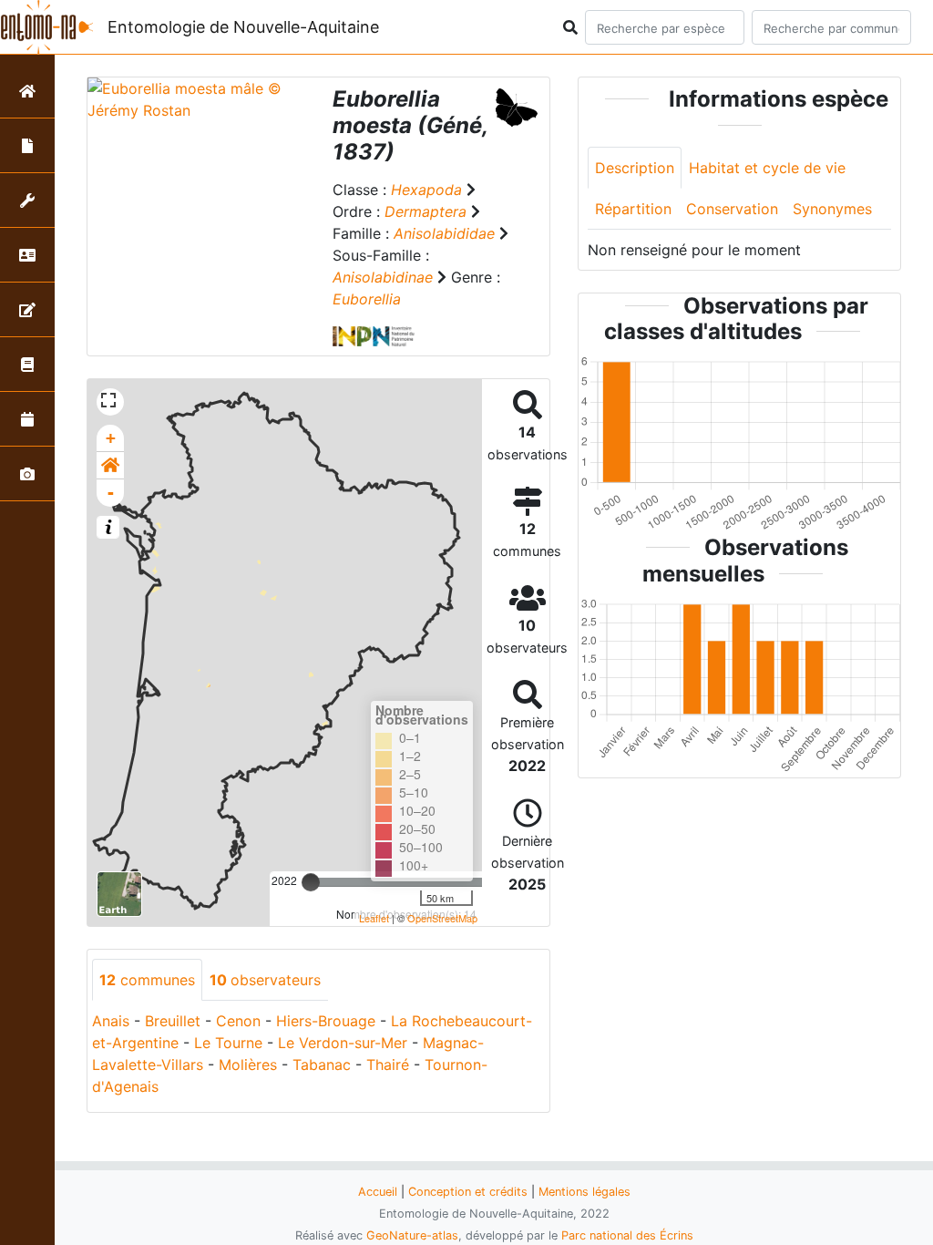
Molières (248, 1064)
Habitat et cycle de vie (767, 168)
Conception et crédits (468, 1192)
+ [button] (111, 438)
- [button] (111, 492)
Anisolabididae (444, 233)
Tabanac (321, 1064)
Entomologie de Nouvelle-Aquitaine (243, 26)
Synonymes (832, 209)
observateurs (265, 980)
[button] (110, 465)
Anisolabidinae (383, 277)
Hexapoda (426, 189)
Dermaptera (425, 211)
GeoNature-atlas (412, 1235)
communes (147, 980)
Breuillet (172, 1021)
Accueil (377, 1192)
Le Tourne (228, 1043)
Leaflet (374, 918)
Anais (110, 1021)
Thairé (387, 1064)
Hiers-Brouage (325, 1021)
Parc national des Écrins (627, 1235)
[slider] (311, 882)
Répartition (633, 209)
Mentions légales (584, 1192)
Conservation (732, 209)
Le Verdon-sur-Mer (342, 1043)
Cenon (238, 1021)
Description (634, 168)
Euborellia (367, 299)
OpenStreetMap (442, 918)
